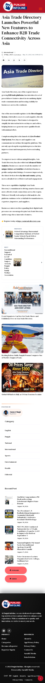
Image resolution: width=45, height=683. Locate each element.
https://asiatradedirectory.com (28, 221)
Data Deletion (29, 657)
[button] (40, 8)
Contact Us (28, 650)
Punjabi (15, 570)
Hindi (14, 579)
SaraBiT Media (30, 653)
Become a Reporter (10, 646)
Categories (6, 642)
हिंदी (10, 676)
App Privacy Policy (31, 642)
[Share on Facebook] (4, 60)
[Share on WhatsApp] (14, 60)
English (15, 676)
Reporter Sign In (8, 650)
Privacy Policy (30, 646)
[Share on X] (19, 60)
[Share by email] (9, 60)
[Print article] (25, 60)
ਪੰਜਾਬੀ (6, 676)
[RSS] (4, 631)
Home (4, 638)
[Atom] (9, 631)
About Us (27, 638)
